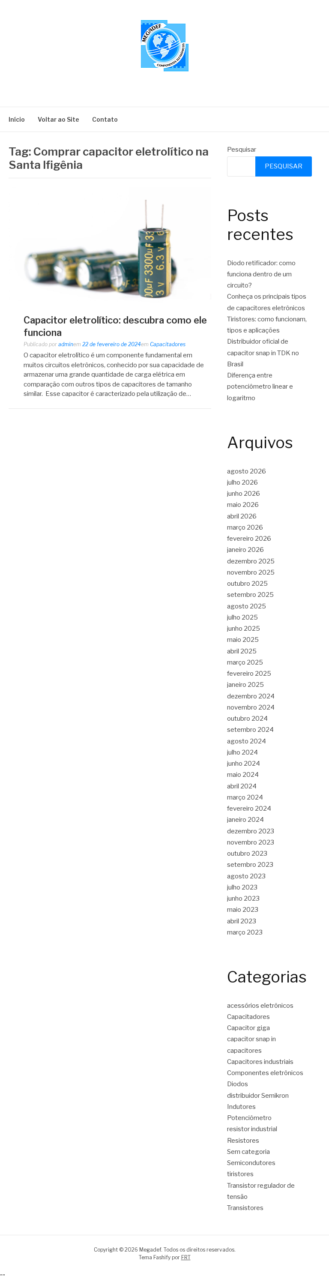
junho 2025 (243, 628)
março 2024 (245, 797)
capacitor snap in (251, 1039)
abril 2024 (242, 786)
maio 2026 (243, 505)
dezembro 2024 (251, 696)
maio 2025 (243, 640)
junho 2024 (243, 763)
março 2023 (245, 932)
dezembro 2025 (251, 561)
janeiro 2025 (245, 685)
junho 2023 (243, 898)
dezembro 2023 (250, 831)
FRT (186, 1257)
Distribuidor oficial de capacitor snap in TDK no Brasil (263, 353)
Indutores (241, 1107)
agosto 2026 (246, 471)
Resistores (243, 1140)
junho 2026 (243, 493)
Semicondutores (251, 1163)
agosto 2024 (246, 741)
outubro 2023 (247, 853)
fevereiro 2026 (249, 538)
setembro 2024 (250, 730)
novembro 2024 (251, 707)
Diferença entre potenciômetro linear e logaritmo (260, 386)
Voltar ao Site (58, 119)
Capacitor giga (248, 1028)
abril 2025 (242, 651)
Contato (105, 119)
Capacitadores (167, 344)
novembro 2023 (250, 842)
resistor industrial (252, 1129)
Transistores (245, 1208)
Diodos (237, 1084)
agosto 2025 (246, 606)
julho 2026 (242, 482)
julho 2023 (242, 887)
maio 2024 (243, 775)
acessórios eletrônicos (260, 1005)
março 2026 (245, 527)
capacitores (244, 1050)
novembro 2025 (251, 572)
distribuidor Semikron (258, 1095)
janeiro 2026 (245, 550)
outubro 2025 (247, 583)
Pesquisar (241, 149)
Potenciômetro (249, 1118)
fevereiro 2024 (249, 808)
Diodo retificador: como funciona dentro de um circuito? (261, 274)
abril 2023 (241, 921)
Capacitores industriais (260, 1062)
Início (17, 119)
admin (65, 344)
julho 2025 (242, 617)
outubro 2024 (247, 718)
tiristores (240, 1174)
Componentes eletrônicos (265, 1073)
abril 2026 (242, 516)
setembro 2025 (250, 595)
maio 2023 (242, 910)
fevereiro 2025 (249, 673)
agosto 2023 (246, 876)
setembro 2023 (250, 865)
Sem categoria (248, 1152)
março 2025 (245, 662)
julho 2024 (242, 752)
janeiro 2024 (245, 820)
